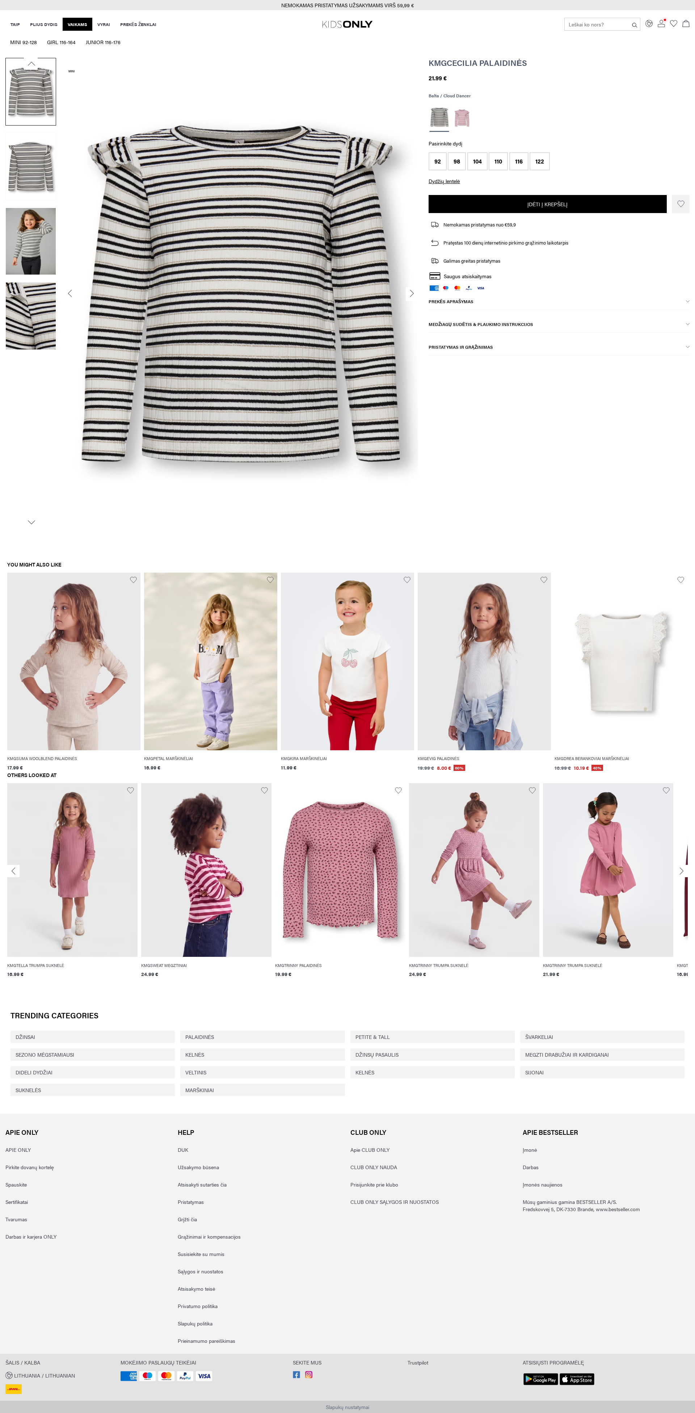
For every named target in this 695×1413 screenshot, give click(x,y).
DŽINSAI (25, 1036)
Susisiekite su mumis (201, 1253)
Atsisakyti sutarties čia (202, 1184)
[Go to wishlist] (673, 25)
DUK (183, 1149)
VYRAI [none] (103, 24)
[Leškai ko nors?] (634, 24)
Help (186, 1132)
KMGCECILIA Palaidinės (478, 62)
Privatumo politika (198, 1306)
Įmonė (530, 1149)
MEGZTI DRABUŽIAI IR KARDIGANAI (567, 1054)
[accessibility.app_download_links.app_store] (577, 1385)
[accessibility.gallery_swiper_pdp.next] (31, 522)
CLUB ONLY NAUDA (373, 1167)
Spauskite (16, 1184)
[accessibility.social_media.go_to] (296, 1376)
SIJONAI (534, 1072)
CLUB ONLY (368, 1132)
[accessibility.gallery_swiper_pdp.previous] (31, 64)
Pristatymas (191, 1201)
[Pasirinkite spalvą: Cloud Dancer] (439, 118)
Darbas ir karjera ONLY (30, 1236)
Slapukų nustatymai (347, 1406)
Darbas (531, 1167)
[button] (438, 161)
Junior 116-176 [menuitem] (103, 42)
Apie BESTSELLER (550, 1132)
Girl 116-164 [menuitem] (61, 42)
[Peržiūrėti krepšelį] (686, 24)
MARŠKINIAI (199, 1090)
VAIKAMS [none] (77, 24)
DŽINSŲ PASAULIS (377, 1054)
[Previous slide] (13, 871)
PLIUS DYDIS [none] (44, 24)
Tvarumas (16, 1219)
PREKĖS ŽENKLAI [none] (138, 24)
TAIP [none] (15, 24)
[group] (72, 884)
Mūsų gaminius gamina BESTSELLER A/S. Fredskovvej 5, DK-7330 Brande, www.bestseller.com (581, 1205)
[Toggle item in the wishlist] (681, 204)
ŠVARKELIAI (539, 1036)
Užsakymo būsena (198, 1167)
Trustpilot (418, 1362)
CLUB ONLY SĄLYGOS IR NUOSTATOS (394, 1201)
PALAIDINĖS (199, 1036)
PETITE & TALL (372, 1036)
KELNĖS (194, 1054)
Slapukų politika (195, 1323)
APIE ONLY (21, 1132)
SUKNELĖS (28, 1090)
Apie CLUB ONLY (369, 1149)
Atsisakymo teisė (196, 1288)
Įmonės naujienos (543, 1184)
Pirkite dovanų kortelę (29, 1167)
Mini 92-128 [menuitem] (23, 42)
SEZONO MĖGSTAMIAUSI (45, 1054)
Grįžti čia (187, 1219)
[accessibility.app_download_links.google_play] (541, 1385)
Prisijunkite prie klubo (374, 1184)
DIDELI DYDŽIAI (34, 1072)
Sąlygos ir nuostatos (200, 1271)
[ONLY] (347, 27)
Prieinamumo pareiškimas (206, 1340)
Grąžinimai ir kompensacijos (209, 1236)
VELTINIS (195, 1072)
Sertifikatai (16, 1201)
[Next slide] (681, 871)
